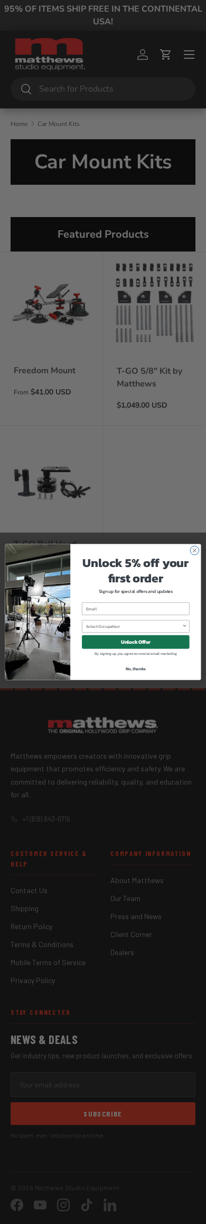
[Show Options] (185, 626)
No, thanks (136, 669)
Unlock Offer (136, 641)
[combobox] (134, 626)
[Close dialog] (194, 550)
